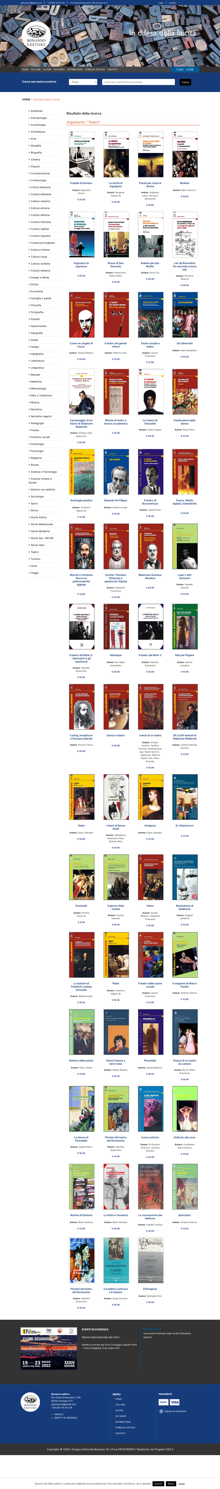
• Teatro (34, 552)
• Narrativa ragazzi (40, 416)
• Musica (34, 402)
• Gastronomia (37, 326)
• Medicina (35, 381)
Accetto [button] (158, 1483)
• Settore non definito (42, 489)
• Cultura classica (39, 201)
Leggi (181, 1483)
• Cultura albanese (40, 194)
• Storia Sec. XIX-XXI (41, 538)
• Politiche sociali (39, 437)
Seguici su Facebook (175, 1411)
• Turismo (34, 559)
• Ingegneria (36, 353)
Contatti (112, 69)
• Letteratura (36, 360)
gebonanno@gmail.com (31, 3)
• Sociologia (36, 496)
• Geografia (36, 333)
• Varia (33, 565)
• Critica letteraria (40, 187)
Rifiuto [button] (171, 1483)
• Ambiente (35, 110)
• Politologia (36, 444)
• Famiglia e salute (40, 298)
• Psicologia (36, 451)
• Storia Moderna (39, 531)
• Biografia (35, 152)
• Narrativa (35, 409)
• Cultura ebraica (39, 208)
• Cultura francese (40, 222)
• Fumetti (34, 319)
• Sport (33, 503)
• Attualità (35, 145)
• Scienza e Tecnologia (43, 471)
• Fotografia (36, 312)
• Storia (33, 510)
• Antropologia (38, 117)
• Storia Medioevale (41, 524)
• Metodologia (37, 388)
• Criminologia (37, 180)
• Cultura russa (38, 256)
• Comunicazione (39, 173)
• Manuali (34, 374)
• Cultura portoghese (42, 242)
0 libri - (185, 69)
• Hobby (34, 346)
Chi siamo (59, 69)
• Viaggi (33, 572)
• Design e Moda (39, 277)
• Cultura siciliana (39, 263)
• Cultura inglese (39, 228)
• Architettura (37, 131)
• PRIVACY (57, 1414)
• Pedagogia (36, 423)
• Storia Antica (38, 517)
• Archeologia (37, 124)
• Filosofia (35, 305)
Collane (36, 69)
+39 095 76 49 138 (56, 3)
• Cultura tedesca (39, 270)
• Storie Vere (36, 545)
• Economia (36, 291)
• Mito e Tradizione (40, 395)
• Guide (33, 340)
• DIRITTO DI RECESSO (64, 1417)
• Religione (35, 457)
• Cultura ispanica (39, 235)
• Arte (32, 138)
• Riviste (34, 464)
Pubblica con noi (95, 69)
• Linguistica (36, 367)
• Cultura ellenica (39, 215)
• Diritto (33, 284)
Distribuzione (75, 69)
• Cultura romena (39, 249)
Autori (47, 69)
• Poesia (34, 430)
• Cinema (34, 159)
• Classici (34, 166)
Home (25, 69)
